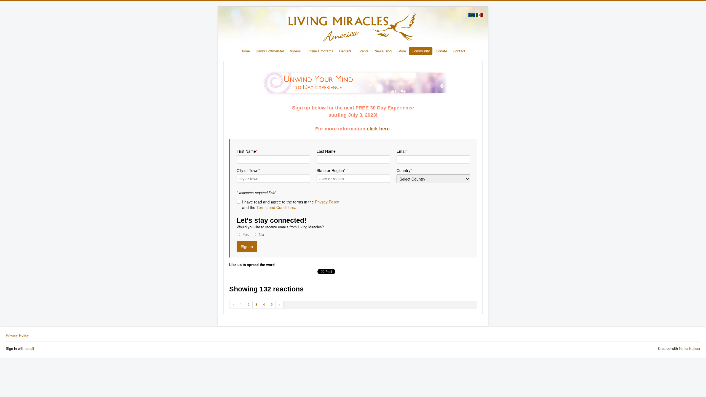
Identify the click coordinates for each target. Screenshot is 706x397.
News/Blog (383, 50)
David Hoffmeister (270, 50)
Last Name (326, 151)
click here (378, 129)
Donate (441, 50)
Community (421, 50)
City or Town (248, 170)
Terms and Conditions (275, 207)
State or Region (331, 170)
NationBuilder (689, 348)
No (261, 234)
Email (402, 151)
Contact (459, 50)
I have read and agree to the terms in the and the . (290, 204)
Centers (345, 50)
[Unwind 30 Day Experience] (353, 83)
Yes (246, 234)
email (29, 348)
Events (363, 50)
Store (401, 50)
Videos (295, 50)
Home (245, 50)
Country (404, 170)
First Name (247, 151)
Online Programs (320, 50)
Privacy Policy (327, 202)
